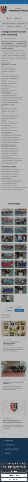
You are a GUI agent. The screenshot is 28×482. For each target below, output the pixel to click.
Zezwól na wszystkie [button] (14, 479)
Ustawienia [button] (14, 471)
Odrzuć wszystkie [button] (14, 475)
